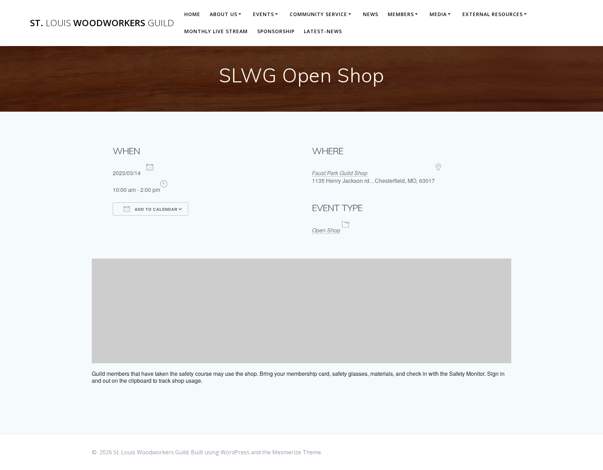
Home (192, 14)
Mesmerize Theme (296, 452)
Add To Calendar (155, 209)
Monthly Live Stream (216, 31)
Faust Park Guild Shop (339, 173)
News (370, 14)
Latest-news (323, 31)
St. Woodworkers (102, 23)
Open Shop (326, 230)
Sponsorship (276, 31)
